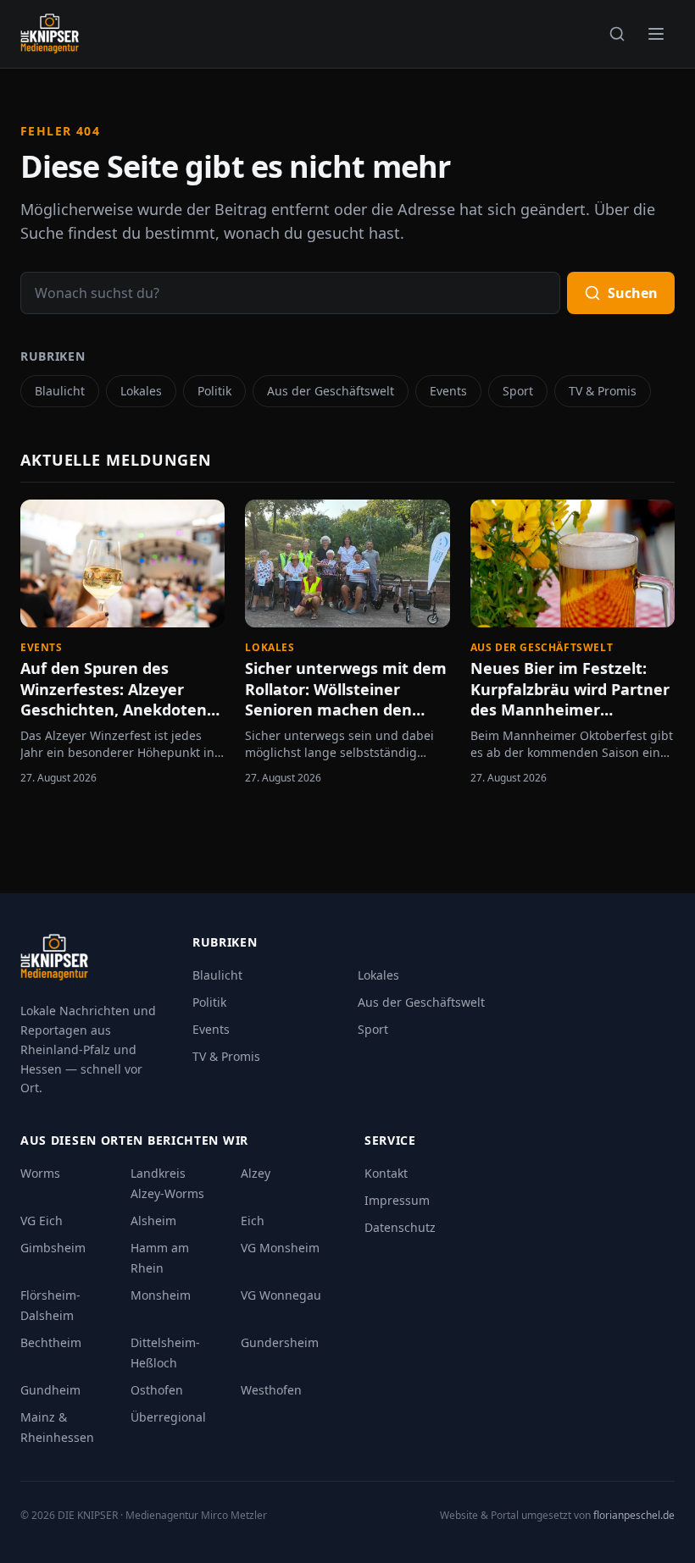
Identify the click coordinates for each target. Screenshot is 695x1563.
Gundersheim (280, 1342)
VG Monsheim (280, 1248)
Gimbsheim (53, 1248)
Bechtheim (50, 1342)
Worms (40, 1173)
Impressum (397, 1200)
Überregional (168, 1417)
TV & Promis (603, 391)
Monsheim (161, 1295)
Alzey (255, 1173)
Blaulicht (60, 391)
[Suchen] (617, 34)
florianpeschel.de (634, 1515)
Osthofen (157, 1390)
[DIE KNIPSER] (49, 34)
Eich (252, 1220)
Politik (214, 391)
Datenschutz (400, 1227)
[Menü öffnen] (656, 33)
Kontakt (386, 1173)
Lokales (141, 391)
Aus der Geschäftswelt (330, 391)
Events (448, 391)
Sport (518, 391)
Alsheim (153, 1220)
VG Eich (41, 1220)
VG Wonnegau (281, 1295)
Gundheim (50, 1390)
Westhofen (271, 1390)
